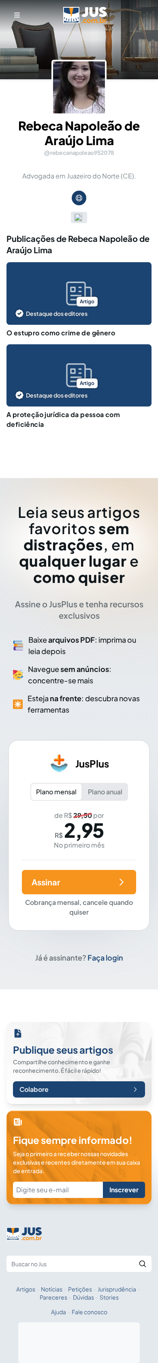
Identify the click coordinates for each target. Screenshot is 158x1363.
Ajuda (58, 1312)
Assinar (46, 882)
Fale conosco (89, 1312)
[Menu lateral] (17, 15)
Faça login (105, 957)
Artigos (25, 1289)
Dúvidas (83, 1297)
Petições (80, 1289)
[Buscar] (143, 1264)
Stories (109, 1297)
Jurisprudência (117, 1289)
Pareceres (53, 1297)
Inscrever (124, 1189)
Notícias (51, 1289)
